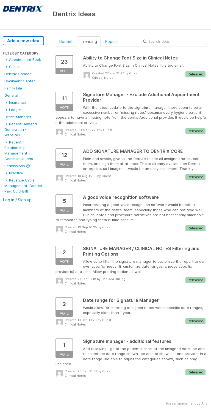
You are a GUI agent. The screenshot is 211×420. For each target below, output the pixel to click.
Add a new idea (23, 40)
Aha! (204, 403)
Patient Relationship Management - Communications (18, 150)
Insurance (17, 102)
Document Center (19, 81)
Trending (88, 41)
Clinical (14, 66)
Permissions (15, 166)
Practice (15, 173)
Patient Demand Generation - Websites (20, 129)
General (11, 95)
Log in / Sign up (17, 199)
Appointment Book (24, 59)
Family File (13, 88)
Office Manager (17, 117)
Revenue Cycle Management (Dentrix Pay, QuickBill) (23, 185)
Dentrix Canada (18, 74)
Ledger (14, 109)
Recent (66, 41)
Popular (112, 41)
